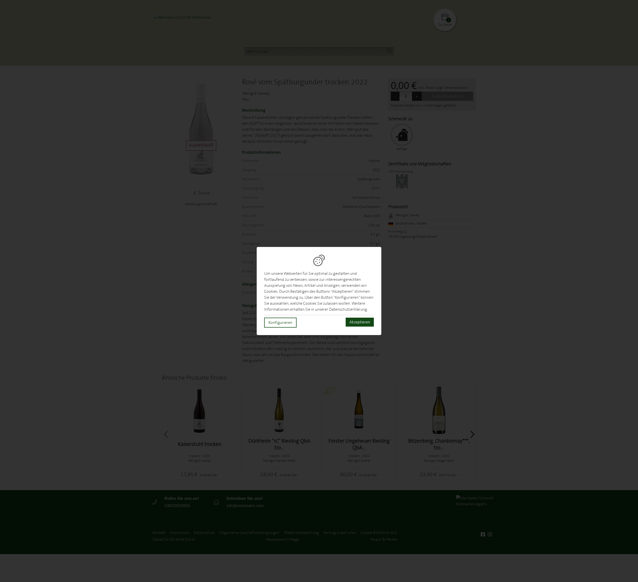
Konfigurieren (280, 323)
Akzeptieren (359, 322)
